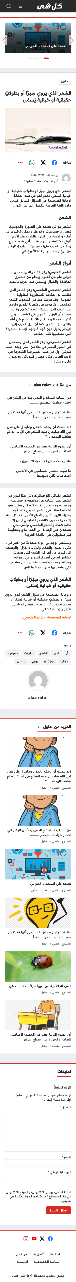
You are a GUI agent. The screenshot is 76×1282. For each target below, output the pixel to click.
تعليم (44, 890)
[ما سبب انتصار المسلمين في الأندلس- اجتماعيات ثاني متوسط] (38, 473)
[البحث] (9, 6)
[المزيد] (20, 162)
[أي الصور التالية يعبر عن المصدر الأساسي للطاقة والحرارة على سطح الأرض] (38, 449)
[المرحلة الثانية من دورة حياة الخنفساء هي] (38, 973)
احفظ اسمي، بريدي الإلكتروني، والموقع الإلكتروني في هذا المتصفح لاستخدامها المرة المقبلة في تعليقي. (38, 1196)
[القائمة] (20, 6)
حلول (64, 81)
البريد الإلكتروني (59, 1172)
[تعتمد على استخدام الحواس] (38, 38)
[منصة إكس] (43, 162)
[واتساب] (31, 162)
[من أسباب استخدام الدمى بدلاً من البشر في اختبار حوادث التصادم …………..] (38, 400)
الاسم (66, 1157)
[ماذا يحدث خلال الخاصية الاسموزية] (38, 460)
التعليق (65, 1107)
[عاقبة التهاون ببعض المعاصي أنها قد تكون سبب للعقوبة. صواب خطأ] (38, 414)
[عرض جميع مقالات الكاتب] (66, 178)
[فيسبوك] (54, 162)
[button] (46, 58)
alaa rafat (37, 175)
